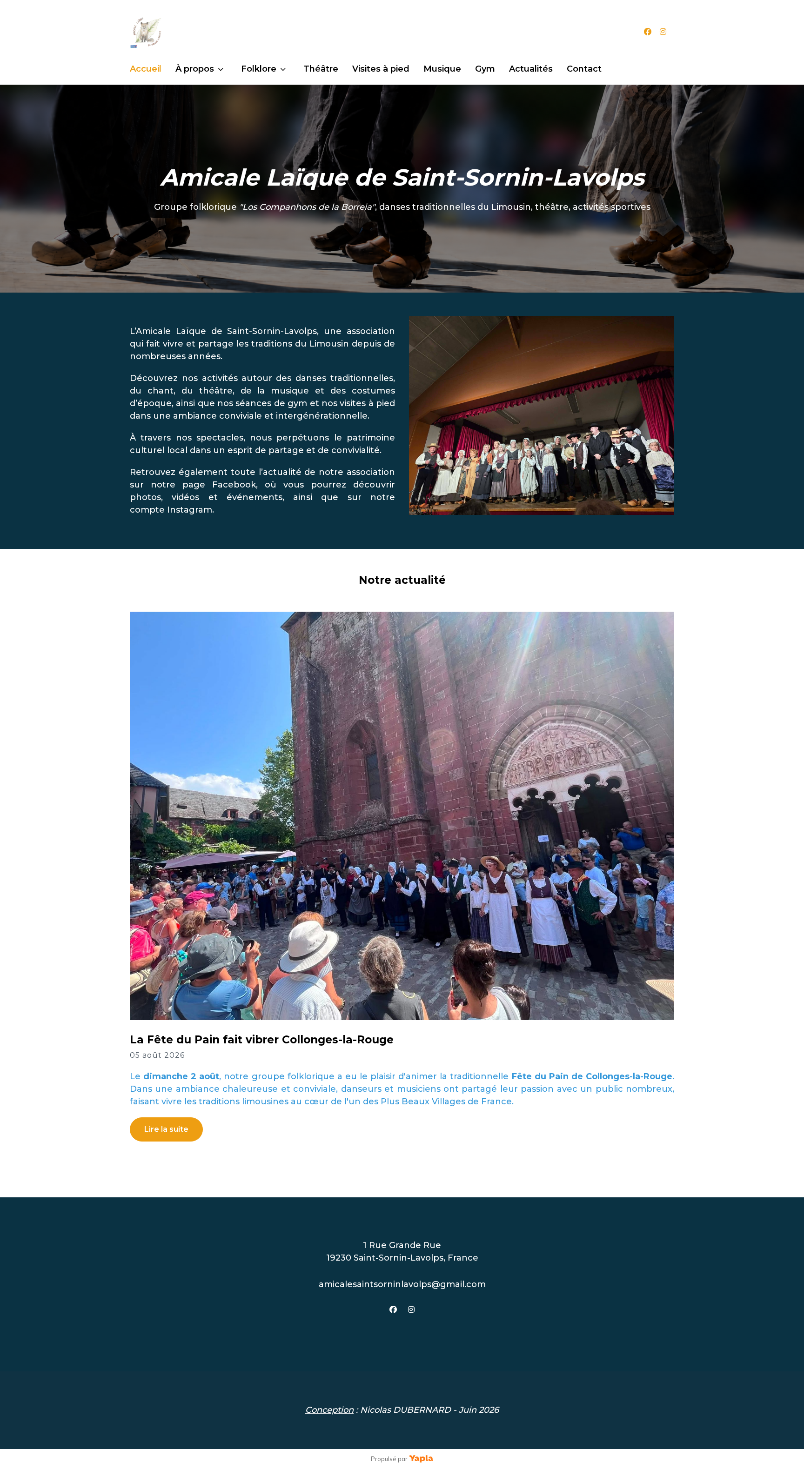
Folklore (258, 69)
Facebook (234, 485)
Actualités (531, 69)
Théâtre (320, 69)
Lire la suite (166, 1129)
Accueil (145, 69)
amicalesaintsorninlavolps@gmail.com (402, 1284)
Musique (442, 69)
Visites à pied (380, 69)
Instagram (189, 510)
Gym (485, 69)
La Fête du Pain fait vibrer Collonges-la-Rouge (262, 1039)
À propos (194, 69)
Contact (584, 69)
